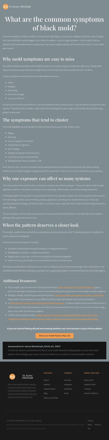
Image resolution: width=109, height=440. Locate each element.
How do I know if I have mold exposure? (77, 287)
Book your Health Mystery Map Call (54, 335)
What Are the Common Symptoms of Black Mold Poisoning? (37, 303)
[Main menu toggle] (103, 7)
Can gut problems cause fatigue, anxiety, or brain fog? (79, 295)
